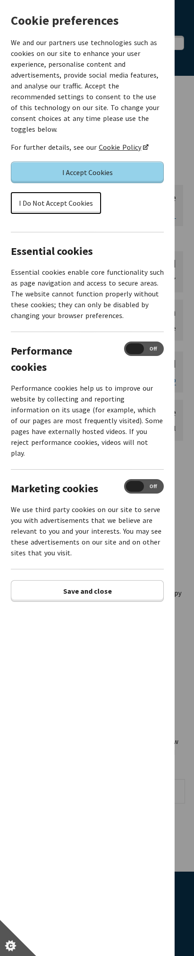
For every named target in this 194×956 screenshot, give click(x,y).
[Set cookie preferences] (18, 938)
